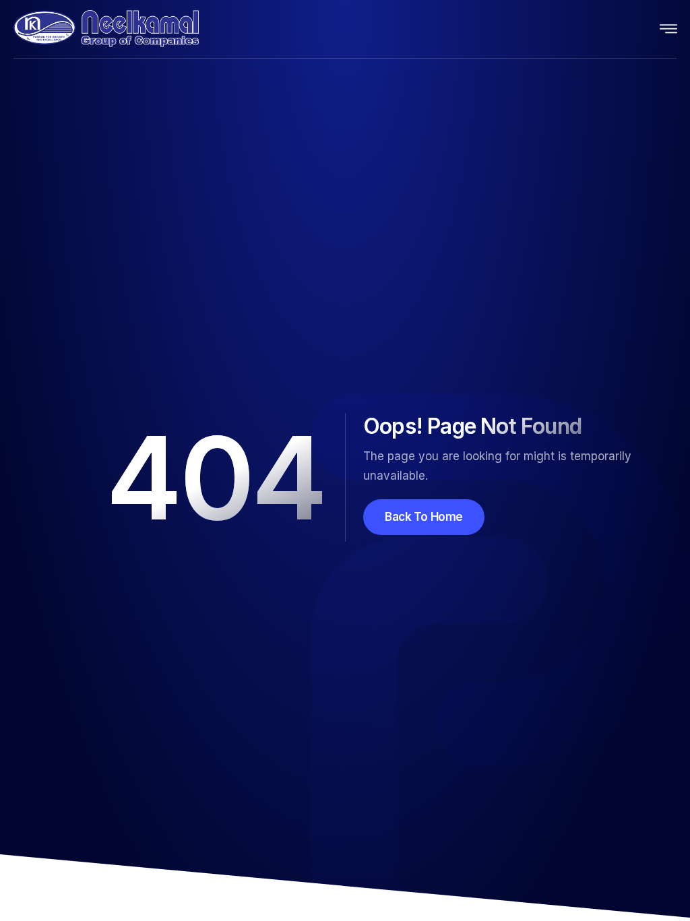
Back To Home (424, 516)
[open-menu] (669, 29)
